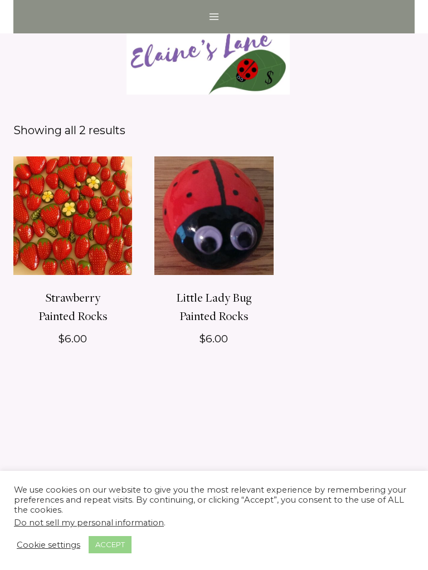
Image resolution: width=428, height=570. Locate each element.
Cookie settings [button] (48, 545)
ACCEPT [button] (110, 544)
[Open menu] (214, 16)
